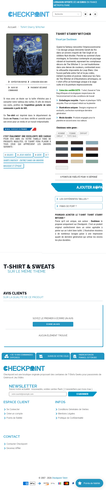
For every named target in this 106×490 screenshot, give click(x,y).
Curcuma (77, 155)
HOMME (61, 133)
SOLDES (9, 155)
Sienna (92, 149)
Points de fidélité (14, 418)
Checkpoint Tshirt (59, 478)
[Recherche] (78, 14)
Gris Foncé (62, 155)
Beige (77, 161)
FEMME (72, 133)
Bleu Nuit (77, 149)
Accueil (12, 27)
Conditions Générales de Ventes (73, 409)
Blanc (62, 167)
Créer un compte (14, 413)
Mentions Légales (66, 413)
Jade (92, 161)
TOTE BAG (71, 136)
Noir (92, 155)
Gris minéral (62, 149)
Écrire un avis (53, 324)
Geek (39, 155)
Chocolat (77, 142)
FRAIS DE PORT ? (68, 206)
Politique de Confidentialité (70, 418)
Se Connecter (13, 409)
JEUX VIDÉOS (25, 155)
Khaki (62, 142)
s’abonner (82, 394)
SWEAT (59, 136)
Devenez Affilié (13, 448)
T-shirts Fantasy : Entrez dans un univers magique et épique (26, 160)
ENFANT (83, 133)
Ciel (92, 142)
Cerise (62, 161)
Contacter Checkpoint (16, 444)
